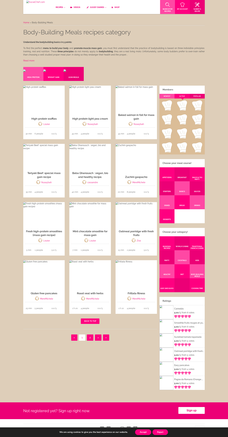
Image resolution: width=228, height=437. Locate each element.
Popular (197, 96)
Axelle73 (197, 152)
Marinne (182, 124)
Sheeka (167, 152)
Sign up (192, 410)
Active (182, 96)
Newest (167, 96)
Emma (182, 110)
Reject (160, 432)
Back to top (90, 321)
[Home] (35, 2)
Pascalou (197, 138)
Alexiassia (182, 138)
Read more (28, 60)
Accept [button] (143, 432)
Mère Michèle (167, 110)
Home (26, 22)
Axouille (197, 110)
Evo (166, 124)
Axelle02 (166, 138)
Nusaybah (197, 124)
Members (168, 89)
